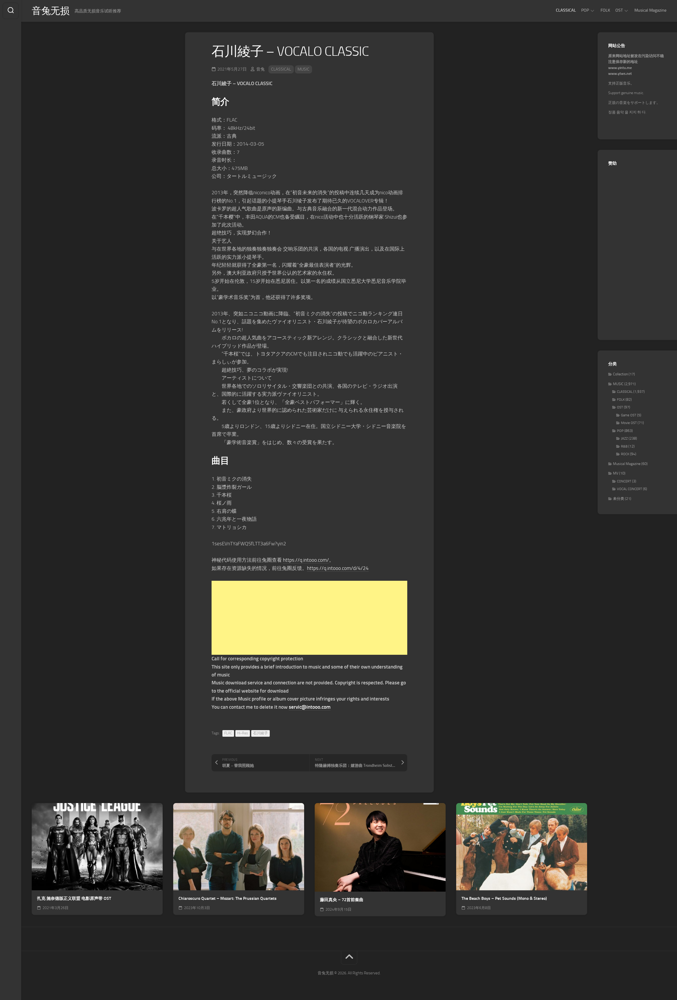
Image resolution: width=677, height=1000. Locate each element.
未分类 (618, 498)
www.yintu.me (620, 68)
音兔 (260, 69)
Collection (620, 374)
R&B (624, 446)
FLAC (228, 733)
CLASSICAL (566, 10)
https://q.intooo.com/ (306, 560)
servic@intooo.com (310, 707)
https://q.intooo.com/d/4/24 (338, 568)
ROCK (625, 454)
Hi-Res (242, 733)
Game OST (628, 415)
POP (585, 10)
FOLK (605, 10)
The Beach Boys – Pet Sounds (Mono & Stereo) (504, 898)
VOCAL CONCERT (629, 489)
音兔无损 (50, 10)
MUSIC (303, 69)
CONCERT (624, 481)
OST (619, 10)
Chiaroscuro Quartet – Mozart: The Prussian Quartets (228, 898)
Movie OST (629, 423)
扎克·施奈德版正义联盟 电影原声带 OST (74, 898)
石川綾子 (260, 733)
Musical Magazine (650, 10)
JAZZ (624, 438)
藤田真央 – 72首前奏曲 (341, 899)
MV (615, 473)
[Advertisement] (309, 618)
